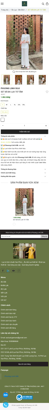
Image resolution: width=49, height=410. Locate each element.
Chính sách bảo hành (8, 321)
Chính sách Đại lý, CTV (9, 317)
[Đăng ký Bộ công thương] (24, 397)
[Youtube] (13, 271)
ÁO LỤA (4, 289)
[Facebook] (3, 271)
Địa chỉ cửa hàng (24, 364)
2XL (19, 105)
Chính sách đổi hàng (8, 173)
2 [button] (25, 67)
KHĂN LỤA (4, 285)
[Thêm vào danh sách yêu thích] (33, 213)
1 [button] (22, 67)
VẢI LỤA (4, 296)
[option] (24, 42)
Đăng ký (44, 236)
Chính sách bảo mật (8, 313)
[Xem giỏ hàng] (47, 3)
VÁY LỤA (4, 293)
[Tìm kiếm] (43, 4)
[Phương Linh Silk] (24, 3)
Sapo (29, 407)
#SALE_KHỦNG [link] (6, 142)
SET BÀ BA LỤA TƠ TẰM (21, 220)
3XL (23, 105)
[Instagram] (19, 271)
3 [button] (26, 67)
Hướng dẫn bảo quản (8, 176)
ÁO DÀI (3, 282)
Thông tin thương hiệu (8, 169)
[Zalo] (8, 271)
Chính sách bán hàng (8, 310)
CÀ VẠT (4, 300)
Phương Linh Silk (11, 376)
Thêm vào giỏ (24, 132)
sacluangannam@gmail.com (16, 338)
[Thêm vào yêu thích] (47, 91)
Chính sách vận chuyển (9, 324)
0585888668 (13, 341)
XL (15, 105)
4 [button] (27, 67)
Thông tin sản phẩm (8, 136)
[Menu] (2, 4)
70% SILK (4, 112)
